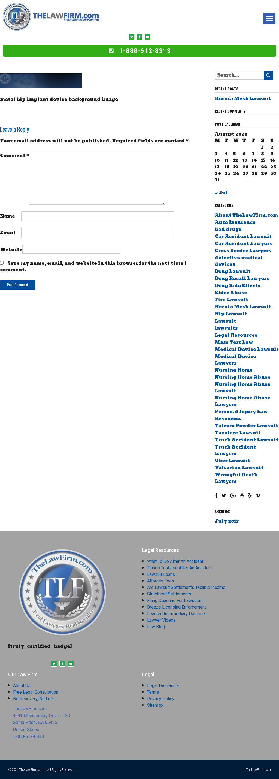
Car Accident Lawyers (243, 244)
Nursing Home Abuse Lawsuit (243, 387)
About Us (22, 685)
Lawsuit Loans (161, 574)
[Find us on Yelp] (250, 495)
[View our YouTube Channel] (242, 495)
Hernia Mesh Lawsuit (243, 99)
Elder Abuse (231, 293)
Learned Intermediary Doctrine (176, 613)
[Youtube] (147, 37)
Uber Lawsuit (232, 461)
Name (7, 215)
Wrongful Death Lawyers (236, 478)
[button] (269, 18)
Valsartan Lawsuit (239, 468)
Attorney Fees (160, 581)
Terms (153, 692)
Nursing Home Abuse (243, 377)
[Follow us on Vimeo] (258, 495)
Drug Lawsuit (233, 271)
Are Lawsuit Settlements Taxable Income (186, 587)
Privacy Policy (160, 698)
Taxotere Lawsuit (238, 433)
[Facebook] (139, 37)
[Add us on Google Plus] (233, 495)
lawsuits (226, 328)
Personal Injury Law (241, 412)
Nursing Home (234, 370)
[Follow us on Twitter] (223, 495)
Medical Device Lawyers (235, 360)
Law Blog (156, 626)
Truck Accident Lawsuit (246, 440)
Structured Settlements (169, 594)
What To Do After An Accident (175, 561)
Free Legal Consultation (35, 692)
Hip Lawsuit (231, 314)
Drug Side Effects (237, 286)
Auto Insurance (235, 222)
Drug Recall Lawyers (242, 278)
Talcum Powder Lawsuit (246, 426)
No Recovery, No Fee (33, 698)
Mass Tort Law (234, 342)
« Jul (221, 193)
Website (11, 249)
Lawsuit (225, 321)
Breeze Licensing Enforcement (176, 607)
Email (8, 232)
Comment (14, 155)
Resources (228, 419)
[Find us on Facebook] (216, 495)
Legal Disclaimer (163, 685)
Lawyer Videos (161, 620)
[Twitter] (131, 37)
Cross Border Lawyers (243, 251)
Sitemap (155, 705)
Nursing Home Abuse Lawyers (243, 401)
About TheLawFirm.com (246, 215)
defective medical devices (239, 261)
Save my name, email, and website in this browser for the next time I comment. (93, 266)
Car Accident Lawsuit (243, 236)
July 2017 (227, 521)
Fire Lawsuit (231, 300)
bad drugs (228, 229)
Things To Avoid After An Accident (179, 567)
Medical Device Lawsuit (247, 349)
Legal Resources (236, 335)
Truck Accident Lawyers (235, 450)
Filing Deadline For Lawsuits (174, 600)
